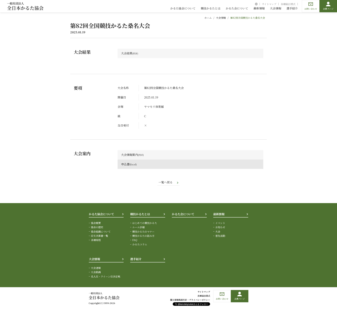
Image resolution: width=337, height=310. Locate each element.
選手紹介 (135, 259)
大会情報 (221, 17)
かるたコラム (139, 244)
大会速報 (96, 268)
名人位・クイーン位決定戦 (105, 276)
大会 (217, 231)
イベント (220, 223)
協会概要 (96, 223)
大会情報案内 (129, 155)
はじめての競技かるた (144, 223)
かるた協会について (101, 214)
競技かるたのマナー (143, 231)
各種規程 (96, 240)
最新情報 (218, 214)
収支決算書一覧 (99, 236)
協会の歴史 (97, 227)
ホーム (208, 17)
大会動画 (96, 272)
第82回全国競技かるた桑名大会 (247, 17)
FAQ (134, 240)
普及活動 (220, 236)
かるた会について (183, 214)
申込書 (125, 164)
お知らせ (220, 227)
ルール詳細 (138, 227)
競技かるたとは (140, 214)
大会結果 (126, 53)
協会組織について (101, 231)
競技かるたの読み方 (143, 236)
